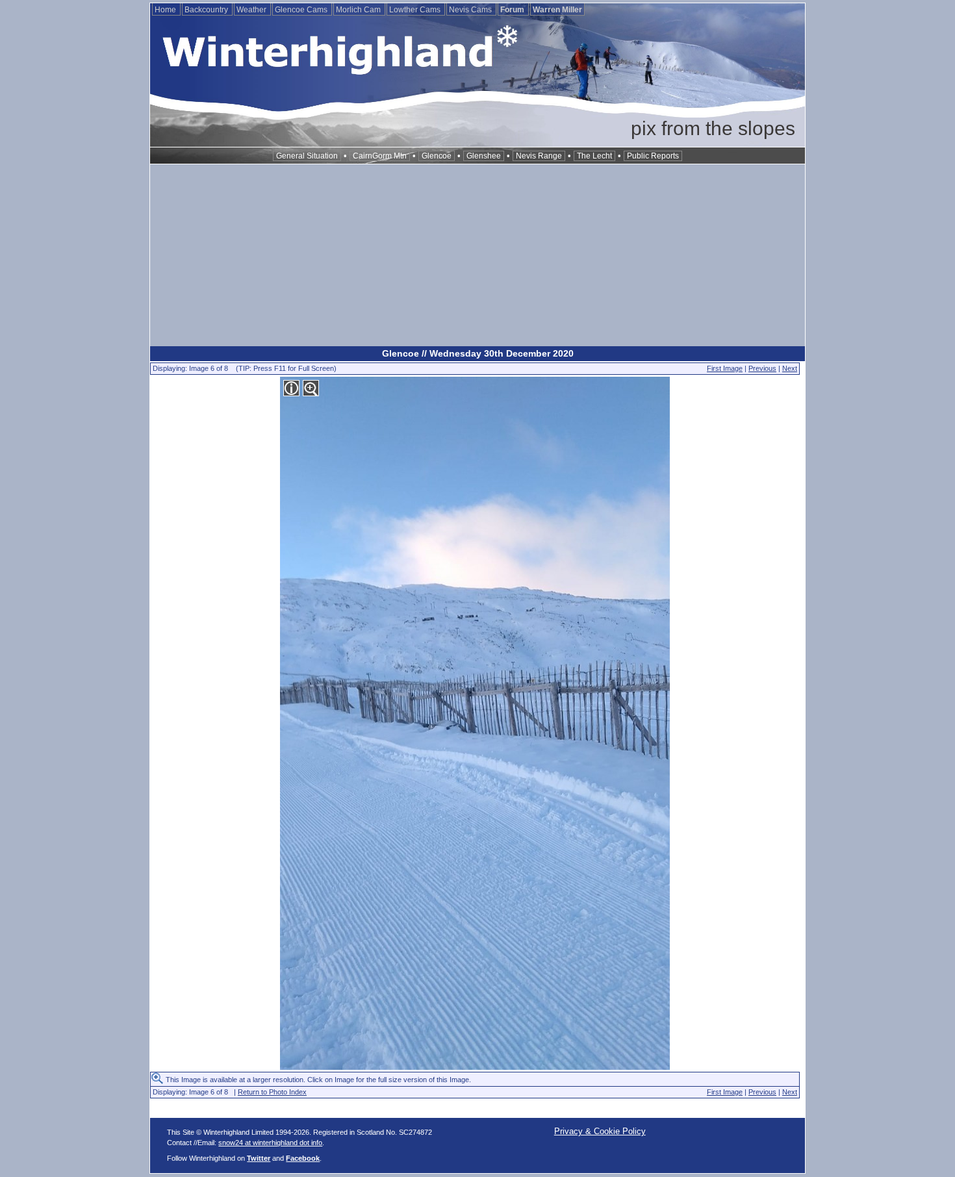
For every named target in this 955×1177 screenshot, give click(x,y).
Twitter (258, 1158)
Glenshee (483, 155)
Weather (252, 9)
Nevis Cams (471, 9)
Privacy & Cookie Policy (600, 1131)
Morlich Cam (359, 9)
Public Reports (653, 155)
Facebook (303, 1158)
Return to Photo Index (272, 1092)
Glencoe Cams (302, 9)
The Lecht (594, 155)
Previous (762, 368)
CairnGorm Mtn (380, 155)
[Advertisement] (477, 255)
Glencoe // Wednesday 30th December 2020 (478, 353)
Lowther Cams (415, 9)
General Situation (307, 155)
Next (789, 368)
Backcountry (207, 9)
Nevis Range (539, 155)
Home (166, 9)
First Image (725, 368)
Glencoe (437, 155)
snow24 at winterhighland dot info (270, 1142)
